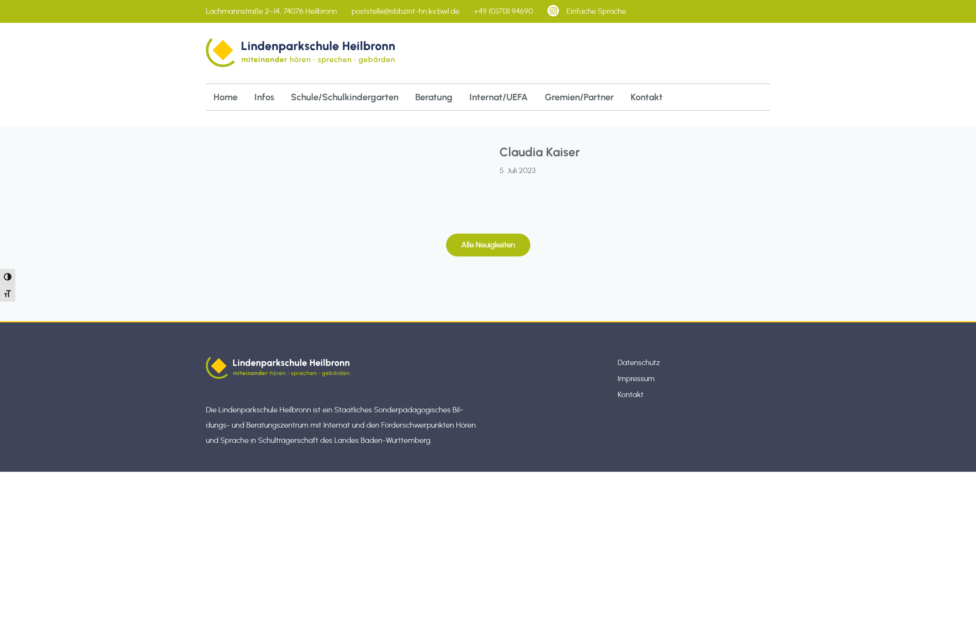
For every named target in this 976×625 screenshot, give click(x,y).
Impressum (636, 379)
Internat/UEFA (498, 97)
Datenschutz (639, 363)
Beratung (434, 97)
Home (226, 97)
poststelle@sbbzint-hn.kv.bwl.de (405, 11)
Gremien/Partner (579, 97)
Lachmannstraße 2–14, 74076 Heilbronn (271, 11)
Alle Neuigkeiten (488, 245)
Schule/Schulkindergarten (344, 97)
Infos (264, 97)
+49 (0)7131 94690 (503, 11)
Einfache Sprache (596, 11)
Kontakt (647, 97)
